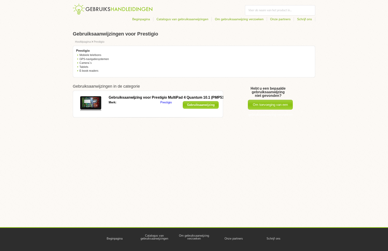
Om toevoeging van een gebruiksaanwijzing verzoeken (270, 106)
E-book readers (88, 70)
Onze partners (280, 19)
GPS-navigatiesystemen (94, 59)
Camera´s (85, 62)
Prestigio (166, 102)
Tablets (83, 67)
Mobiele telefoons (90, 55)
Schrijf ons (304, 19)
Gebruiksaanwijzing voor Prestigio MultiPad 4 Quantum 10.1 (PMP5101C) (170, 97)
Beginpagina (141, 19)
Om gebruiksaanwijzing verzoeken (239, 19)
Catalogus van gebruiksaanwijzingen (182, 19)
